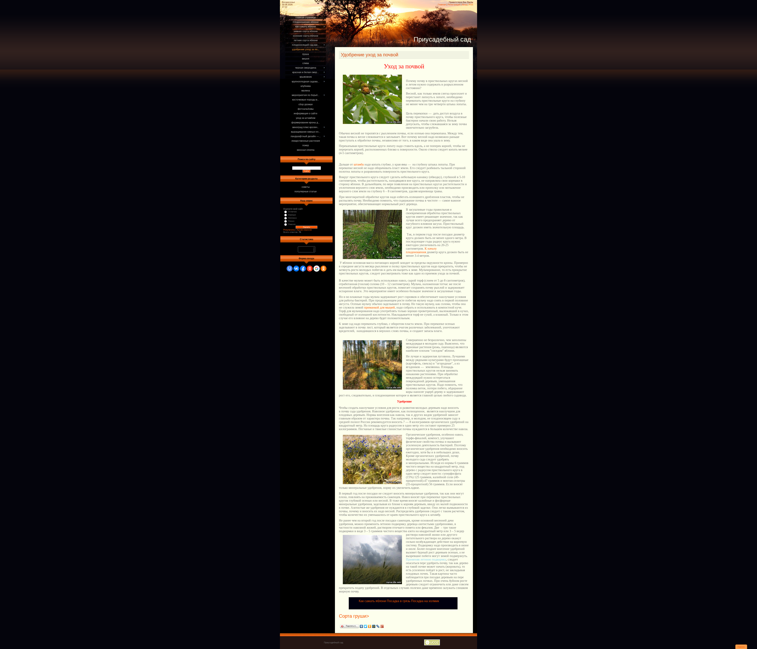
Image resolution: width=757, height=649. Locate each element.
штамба (359, 164)
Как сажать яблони (372, 601)
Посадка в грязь (398, 601)
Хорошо (292, 215)
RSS (471, 4)
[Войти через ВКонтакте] (296, 269)
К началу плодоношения (421, 250)
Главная (442, 4)
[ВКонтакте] (361, 626)
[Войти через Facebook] (303, 269)
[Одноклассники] (370, 626)
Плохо (291, 221)
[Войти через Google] (316, 268)
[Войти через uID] (290, 269)
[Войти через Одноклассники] (323, 269)
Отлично (292, 211)
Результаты (289, 230)
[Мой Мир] (374, 626)
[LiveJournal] (378, 626)
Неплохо (292, 218)
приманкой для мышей (379, 307)
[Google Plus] (382, 626)
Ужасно (292, 224)
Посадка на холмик (425, 601)
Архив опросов (304, 230)
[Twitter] (366, 626)
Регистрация (454, 4)
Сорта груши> (354, 616)
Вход (464, 4)
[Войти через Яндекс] (310, 269)
